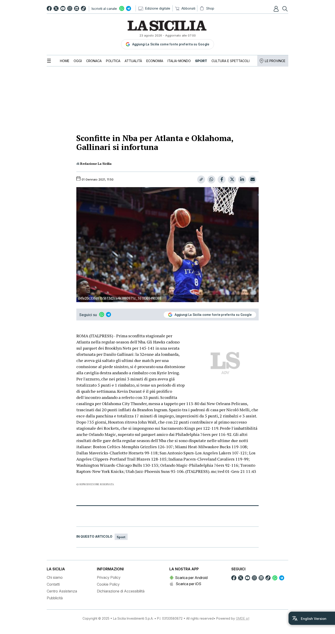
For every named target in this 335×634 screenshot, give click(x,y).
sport (121, 537)
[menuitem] (64, 60)
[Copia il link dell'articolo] (201, 179)
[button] (276, 8)
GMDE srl (242, 618)
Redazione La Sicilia (95, 163)
